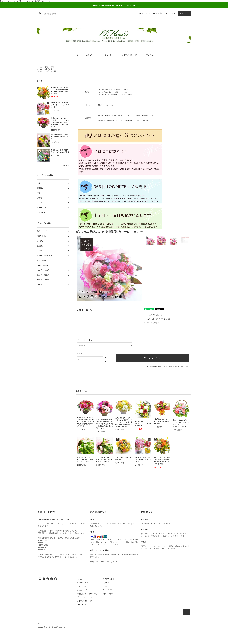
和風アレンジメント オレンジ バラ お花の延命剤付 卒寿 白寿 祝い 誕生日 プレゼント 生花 (60, 90)
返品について (163, 366)
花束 (52, 67)
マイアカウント (108, 579)
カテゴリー (90, 55)
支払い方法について (84, 583)
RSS (78, 605)
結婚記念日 (48, 69)
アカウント (146, 13)
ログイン (171, 13)
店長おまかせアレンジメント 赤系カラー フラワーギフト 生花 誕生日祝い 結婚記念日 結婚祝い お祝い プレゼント (60, 122)
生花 (46, 67)
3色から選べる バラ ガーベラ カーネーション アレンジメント (60, 105)
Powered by (40, 627)
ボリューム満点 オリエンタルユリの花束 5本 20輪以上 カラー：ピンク (104, 460)
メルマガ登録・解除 (129, 55)
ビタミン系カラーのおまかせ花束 (123, 458)
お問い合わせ (149, 55)
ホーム (76, 55)
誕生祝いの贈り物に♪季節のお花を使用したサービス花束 (60, 137)
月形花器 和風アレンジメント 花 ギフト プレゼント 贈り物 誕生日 (143, 424)
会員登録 (159, 13)
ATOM (84, 605)
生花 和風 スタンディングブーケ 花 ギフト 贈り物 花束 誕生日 (162, 421)
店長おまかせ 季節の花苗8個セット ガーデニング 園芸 (60, 151)
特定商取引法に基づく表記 (179, 366)
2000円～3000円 (50, 71)
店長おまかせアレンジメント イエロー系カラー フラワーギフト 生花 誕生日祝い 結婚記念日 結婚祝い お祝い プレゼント (123, 422)
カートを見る (108, 590)
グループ (108, 55)
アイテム (185, 13)
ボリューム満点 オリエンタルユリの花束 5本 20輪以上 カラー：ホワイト (85, 460)
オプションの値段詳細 (147, 366)
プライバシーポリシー (85, 597)
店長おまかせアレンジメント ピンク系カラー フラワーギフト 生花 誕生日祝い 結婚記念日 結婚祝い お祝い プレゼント (104, 424)
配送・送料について (84, 586)
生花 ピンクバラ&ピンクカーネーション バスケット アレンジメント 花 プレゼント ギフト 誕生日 (181, 423)
